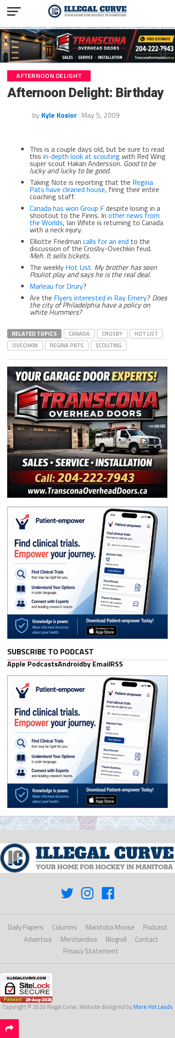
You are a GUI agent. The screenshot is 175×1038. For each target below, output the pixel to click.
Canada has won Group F (67, 208)
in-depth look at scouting (81, 156)
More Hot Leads (153, 1006)
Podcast (155, 927)
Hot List (78, 267)
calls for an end (106, 241)
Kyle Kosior (59, 115)
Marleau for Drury (56, 286)
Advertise (38, 939)
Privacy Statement (90, 951)
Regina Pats (66, 345)
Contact (146, 939)
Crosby (112, 333)
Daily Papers (26, 927)
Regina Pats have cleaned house (91, 186)
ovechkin (25, 345)
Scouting (109, 345)
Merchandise (79, 939)
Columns (64, 927)
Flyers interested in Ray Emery (100, 297)
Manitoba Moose (110, 927)
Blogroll (116, 939)
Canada (79, 333)
